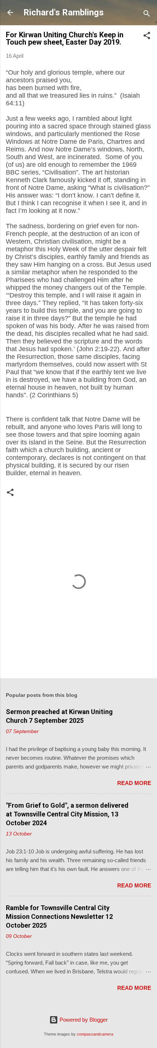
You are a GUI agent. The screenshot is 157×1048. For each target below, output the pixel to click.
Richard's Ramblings (63, 12)
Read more (134, 783)
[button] (146, 36)
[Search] (146, 15)
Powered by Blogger (83, 1020)
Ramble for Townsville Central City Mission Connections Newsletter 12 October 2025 (59, 916)
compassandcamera (95, 1034)
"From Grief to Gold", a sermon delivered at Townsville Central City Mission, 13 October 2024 (67, 814)
